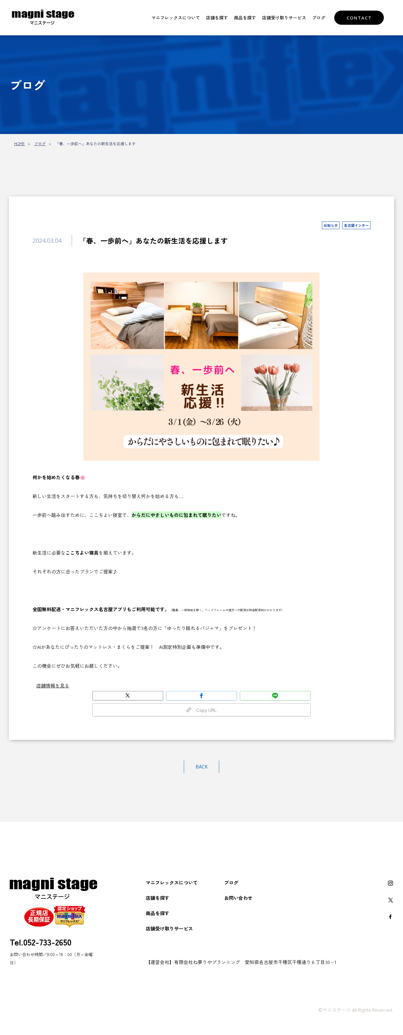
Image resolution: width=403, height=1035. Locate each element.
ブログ (318, 17)
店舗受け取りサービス (284, 17)
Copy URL (204, 709)
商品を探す (245, 17)
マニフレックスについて (175, 17)
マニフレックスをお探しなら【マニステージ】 (43, 18)
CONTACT (359, 18)
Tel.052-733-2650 (40, 941)
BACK (202, 766)
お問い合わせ (238, 897)
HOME (19, 143)
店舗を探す (217, 17)
